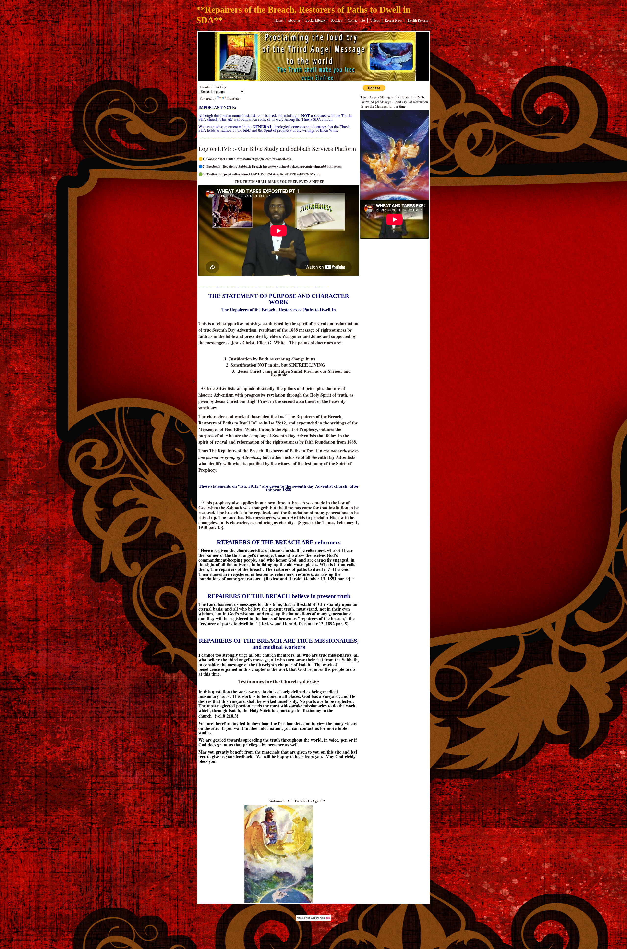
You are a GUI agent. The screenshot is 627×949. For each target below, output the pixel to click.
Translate (233, 98)
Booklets (337, 20)
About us (294, 20)
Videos (375, 20)
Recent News (394, 20)
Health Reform (418, 20)
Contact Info (356, 20)
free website (313, 917)
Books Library (315, 20)
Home (278, 20)
